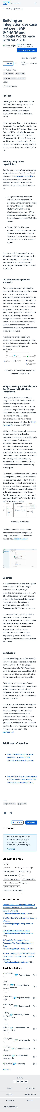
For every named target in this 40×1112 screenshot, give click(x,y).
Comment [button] (31, 822)
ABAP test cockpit (9, 871)
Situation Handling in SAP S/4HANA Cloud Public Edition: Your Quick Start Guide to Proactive (19, 956)
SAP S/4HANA (20, 74)
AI (22, 875)
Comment (11, 849)
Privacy (10, 1088)
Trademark (10, 1100)
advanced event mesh (11, 875)
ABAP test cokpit (23, 871)
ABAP (5, 864)
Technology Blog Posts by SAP (14, 9)
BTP (5, 883)
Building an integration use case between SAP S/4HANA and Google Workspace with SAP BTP (20, 30)
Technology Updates (10, 86)
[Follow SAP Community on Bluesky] (18, 1081)
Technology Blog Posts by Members (18, 924)
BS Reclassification (28, 879)
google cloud (22, 804)
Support (30, 1100)
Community (15, 3)
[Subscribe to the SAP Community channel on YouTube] (22, 1081)
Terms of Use (30, 1088)
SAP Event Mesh (8, 74)
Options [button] (18, 54)
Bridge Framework (9, 804)
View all (6, 1070)
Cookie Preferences (10, 1107)
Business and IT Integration (18, 883)
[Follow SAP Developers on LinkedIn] (26, 1081)
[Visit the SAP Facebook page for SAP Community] (14, 1081)
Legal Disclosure (30, 1094)
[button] (11, 67)
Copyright (9, 1094)
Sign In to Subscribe (27, 50)
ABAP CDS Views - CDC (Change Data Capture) (18, 868)
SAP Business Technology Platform (14, 78)
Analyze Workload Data (11, 879)
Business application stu (11, 887)
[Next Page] (21, 894)
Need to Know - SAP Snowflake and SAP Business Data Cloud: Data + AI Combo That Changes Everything (20, 908)
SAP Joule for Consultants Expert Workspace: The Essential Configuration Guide (18, 943)
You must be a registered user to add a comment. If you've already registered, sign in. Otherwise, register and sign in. (18, 841)
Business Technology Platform (13, 890)
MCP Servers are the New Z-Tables (16, 931)
